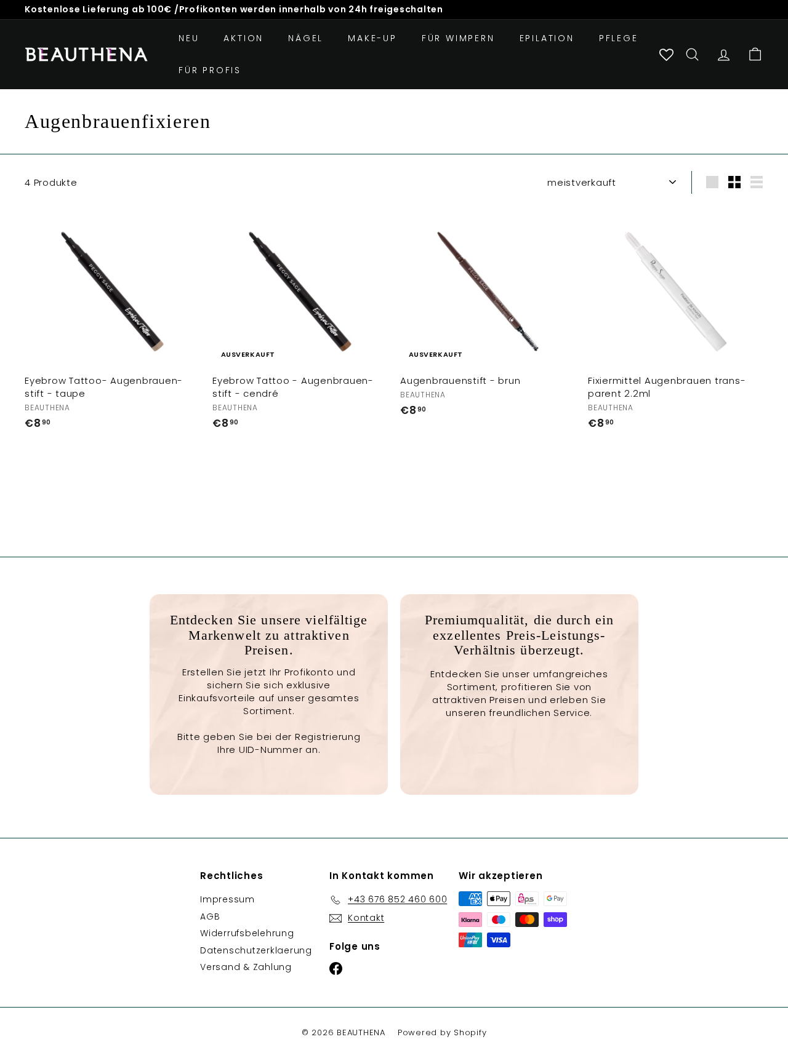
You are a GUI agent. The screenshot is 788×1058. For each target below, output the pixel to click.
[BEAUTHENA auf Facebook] (390, 609)
